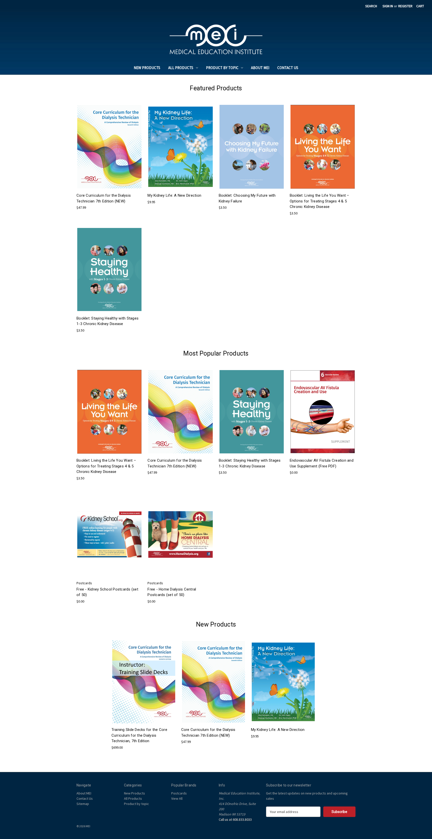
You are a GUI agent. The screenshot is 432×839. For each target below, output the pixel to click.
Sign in (387, 6)
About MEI (260, 67)
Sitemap (82, 803)
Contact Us (287, 67)
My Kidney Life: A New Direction (174, 195)
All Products (180, 67)
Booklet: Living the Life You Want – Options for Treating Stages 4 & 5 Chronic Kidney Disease (319, 201)
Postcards (179, 793)
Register (405, 6)
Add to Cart (109, 151)
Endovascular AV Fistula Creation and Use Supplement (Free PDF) (322, 463)
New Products (147, 67)
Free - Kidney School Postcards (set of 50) (107, 592)
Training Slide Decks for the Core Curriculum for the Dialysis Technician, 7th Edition (139, 735)
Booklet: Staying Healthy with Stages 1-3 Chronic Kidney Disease (107, 321)
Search (371, 6)
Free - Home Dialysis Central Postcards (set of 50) (172, 592)
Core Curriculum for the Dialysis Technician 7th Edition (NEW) (103, 198)
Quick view (109, 142)
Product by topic (222, 67)
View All (176, 798)
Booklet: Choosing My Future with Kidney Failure (247, 198)
